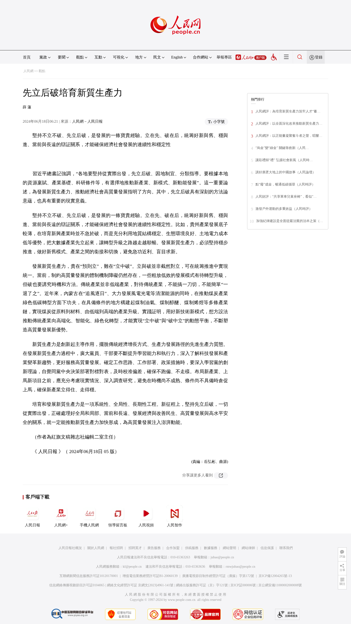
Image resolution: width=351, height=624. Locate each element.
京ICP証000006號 (243, 585)
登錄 (319, 57)
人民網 (28, 71)
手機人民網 (89, 525)
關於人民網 (95, 548)
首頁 (27, 57)
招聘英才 (135, 548)
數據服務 (210, 548)
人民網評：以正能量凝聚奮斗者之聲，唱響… (288, 135)
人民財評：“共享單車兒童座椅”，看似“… (286, 196)
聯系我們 (286, 548)
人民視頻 (146, 525)
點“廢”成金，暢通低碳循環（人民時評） (285, 184)
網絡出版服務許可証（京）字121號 (202, 585)
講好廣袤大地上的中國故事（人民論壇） (285, 172)
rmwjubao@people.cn (240, 566)
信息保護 (267, 548)
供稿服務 (191, 548)
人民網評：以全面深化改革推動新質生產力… (288, 123)
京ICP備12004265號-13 (275, 576)
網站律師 (248, 548)
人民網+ (61, 525)
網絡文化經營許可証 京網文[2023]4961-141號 (140, 585)
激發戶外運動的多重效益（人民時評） (283, 209)
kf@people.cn (132, 566)
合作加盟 (173, 548)
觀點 (42, 71)
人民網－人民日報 (87, 121)
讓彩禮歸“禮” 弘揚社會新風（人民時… (284, 160)
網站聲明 (229, 548)
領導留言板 (117, 525)
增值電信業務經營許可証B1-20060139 (150, 576)
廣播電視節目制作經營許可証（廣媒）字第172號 (218, 576)
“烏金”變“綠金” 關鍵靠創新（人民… (282, 148)
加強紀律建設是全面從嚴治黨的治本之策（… (289, 221)
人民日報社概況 (70, 548)
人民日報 (32, 525)
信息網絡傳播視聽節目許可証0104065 (76, 585)
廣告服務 (154, 548)
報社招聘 (116, 548)
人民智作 (174, 525)
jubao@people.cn (222, 557)
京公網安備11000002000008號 (280, 585)
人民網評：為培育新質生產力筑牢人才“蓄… (287, 111)
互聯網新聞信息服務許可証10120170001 (88, 576)
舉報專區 (224, 57)
